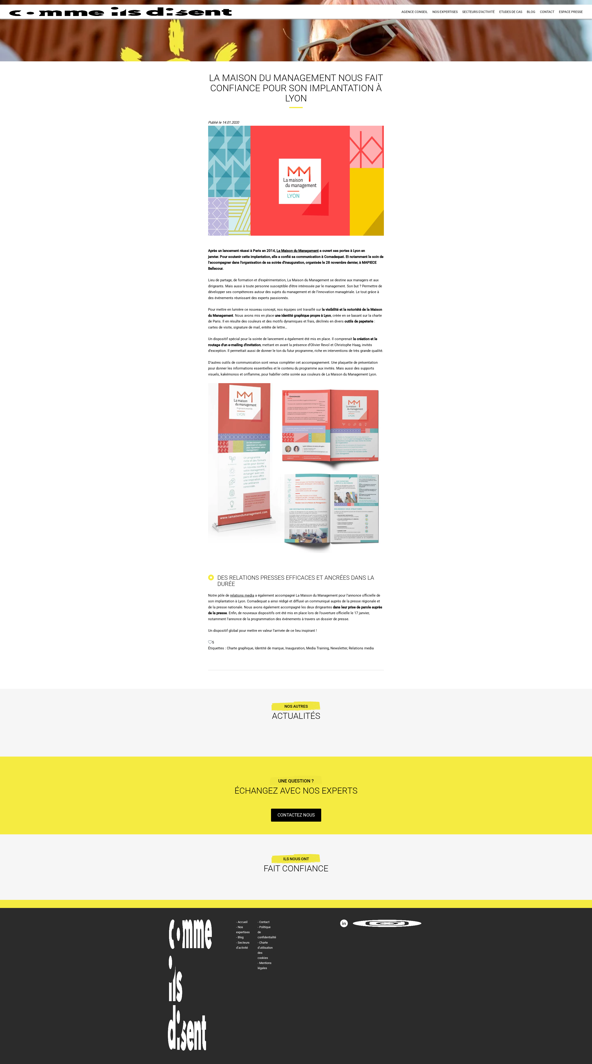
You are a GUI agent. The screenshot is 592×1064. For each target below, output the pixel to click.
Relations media (361, 648)
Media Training (317, 648)
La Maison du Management (298, 251)
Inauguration (295, 648)
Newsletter (338, 648)
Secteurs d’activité (478, 12)
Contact (547, 12)
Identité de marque (269, 648)
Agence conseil (414, 12)
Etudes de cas (510, 12)
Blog (531, 12)
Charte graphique (240, 648)
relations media (242, 595)
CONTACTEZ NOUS (296, 815)
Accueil (242, 922)
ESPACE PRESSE (571, 12)
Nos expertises (445, 12)
